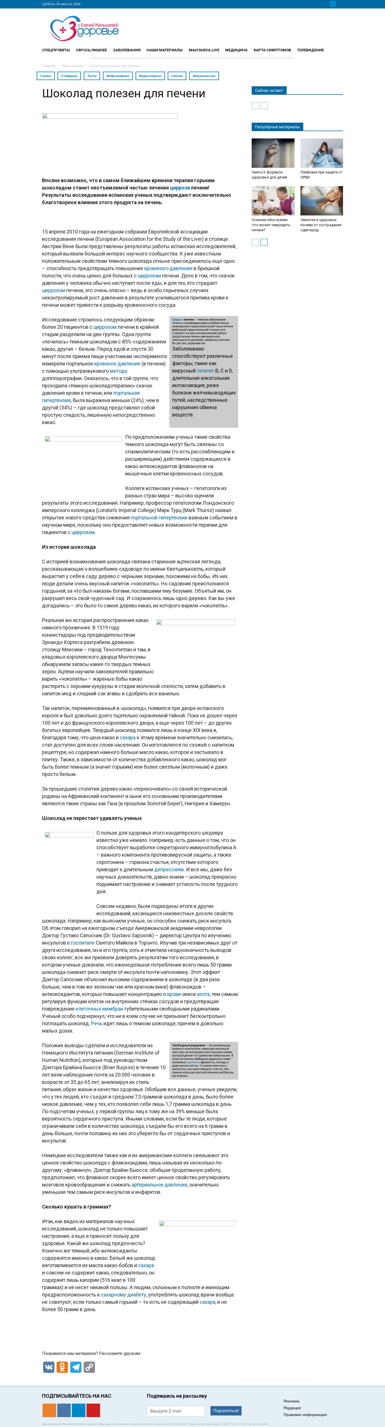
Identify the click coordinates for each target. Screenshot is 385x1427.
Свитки (177, 76)
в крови (172, 994)
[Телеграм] (333, 4)
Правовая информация (305, 1414)
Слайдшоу (69, 76)
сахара (128, 737)
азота (203, 994)
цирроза (180, 188)
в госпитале (81, 943)
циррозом (149, 276)
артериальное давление (159, 1185)
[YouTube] (340, 4)
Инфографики (118, 76)
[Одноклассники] (319, 4)
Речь (96, 1023)
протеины (193, 1062)
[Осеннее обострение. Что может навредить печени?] (273, 200)
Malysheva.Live (204, 76)
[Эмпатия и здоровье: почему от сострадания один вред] (321, 200)
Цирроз (177, 319)
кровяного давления (168, 268)
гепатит (205, 371)
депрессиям (169, 869)
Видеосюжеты (150, 76)
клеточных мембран (99, 1009)
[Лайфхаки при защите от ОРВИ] (321, 153)
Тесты (91, 76)
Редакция (292, 1408)
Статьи (45, 76)
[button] (336, 47)
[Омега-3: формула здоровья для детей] (273, 153)
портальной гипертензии (159, 517)
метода (118, 371)
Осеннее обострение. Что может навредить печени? (271, 225)
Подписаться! (226, 1410)
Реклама (291, 1401)
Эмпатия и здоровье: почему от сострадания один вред (320, 225)
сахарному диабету (123, 1295)
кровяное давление (117, 364)
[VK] (326, 4)
